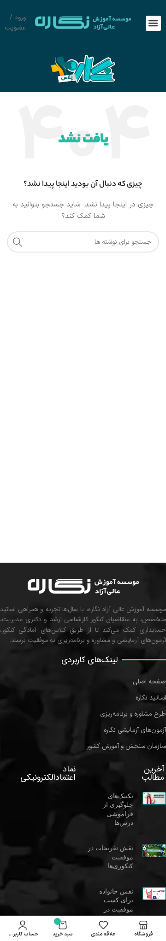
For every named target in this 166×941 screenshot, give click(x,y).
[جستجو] (17, 242)
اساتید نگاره (151, 698)
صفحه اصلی (149, 682)
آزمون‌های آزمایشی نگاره (135, 730)
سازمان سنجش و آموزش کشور (126, 746)
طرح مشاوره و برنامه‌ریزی (133, 714)
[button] (153, 23)
